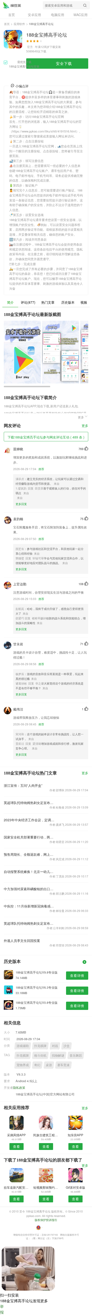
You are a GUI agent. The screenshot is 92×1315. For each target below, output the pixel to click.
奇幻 (37, 1065)
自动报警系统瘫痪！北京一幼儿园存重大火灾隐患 (29, 871)
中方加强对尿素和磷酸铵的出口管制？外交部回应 (29, 888)
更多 (85, 426)
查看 (16, 1146)
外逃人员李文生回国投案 (22, 940)
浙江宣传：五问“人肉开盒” (23, 785)
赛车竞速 (63, 1065)
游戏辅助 (23, 1045)
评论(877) (28, 302)
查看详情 (77, 975)
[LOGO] (12, 5)
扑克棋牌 (40, 1045)
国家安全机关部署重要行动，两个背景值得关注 (29, 837)
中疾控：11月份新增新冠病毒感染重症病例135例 (29, 906)
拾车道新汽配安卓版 (16, 1187)
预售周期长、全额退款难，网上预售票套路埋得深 (29, 854)
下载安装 (55, 47)
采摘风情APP (16, 1135)
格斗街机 (40, 1055)
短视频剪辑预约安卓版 (46, 1187)
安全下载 (64, 63)
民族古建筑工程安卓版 (46, 1135)
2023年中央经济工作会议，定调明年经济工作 (29, 819)
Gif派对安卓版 (75, 1187)
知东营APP (75, 1135)
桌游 (49, 1065)
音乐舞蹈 (76, 1055)
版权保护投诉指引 (46, 1220)
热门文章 (47, 302)
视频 (83, 302)
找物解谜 (58, 1055)
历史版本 (68, 302)
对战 (55, 1045)
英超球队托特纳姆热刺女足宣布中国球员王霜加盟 (29, 802)
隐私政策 (19, 1087)
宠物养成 (23, 1065)
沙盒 (66, 1045)
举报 (2, 1309)
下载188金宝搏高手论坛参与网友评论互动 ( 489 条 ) (46, 437)
